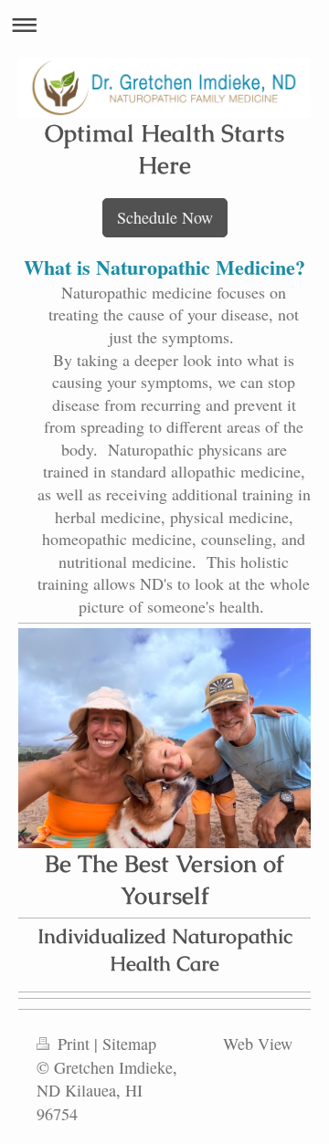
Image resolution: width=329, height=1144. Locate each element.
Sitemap (129, 1044)
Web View (257, 1044)
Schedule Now (165, 217)
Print (73, 1044)
